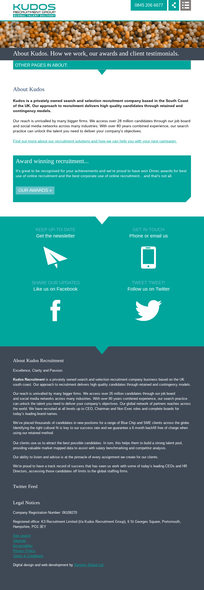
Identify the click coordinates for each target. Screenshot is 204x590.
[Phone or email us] (148, 259)
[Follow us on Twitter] (148, 312)
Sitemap (19, 541)
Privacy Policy (24, 551)
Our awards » (35, 190)
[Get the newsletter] (55, 259)
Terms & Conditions (28, 556)
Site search (22, 536)
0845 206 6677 (149, 5)
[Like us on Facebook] (55, 312)
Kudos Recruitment (34, 10)
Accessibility (23, 546)
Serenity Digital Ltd (88, 565)
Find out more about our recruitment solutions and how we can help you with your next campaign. (95, 141)
